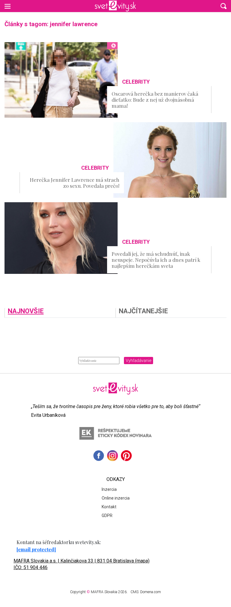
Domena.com (150, 592)
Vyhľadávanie (138, 360)
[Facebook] (98, 455)
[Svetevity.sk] (115, 6)
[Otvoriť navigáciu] (8, 6)
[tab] (60, 312)
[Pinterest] (126, 455)
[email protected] (36, 549)
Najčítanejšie (143, 311)
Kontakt (109, 507)
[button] (223, 6)
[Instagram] (112, 455)
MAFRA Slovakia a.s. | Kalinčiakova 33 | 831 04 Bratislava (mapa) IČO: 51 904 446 (81, 564)
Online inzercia (116, 498)
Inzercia (109, 489)
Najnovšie (26, 311)
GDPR (107, 515)
